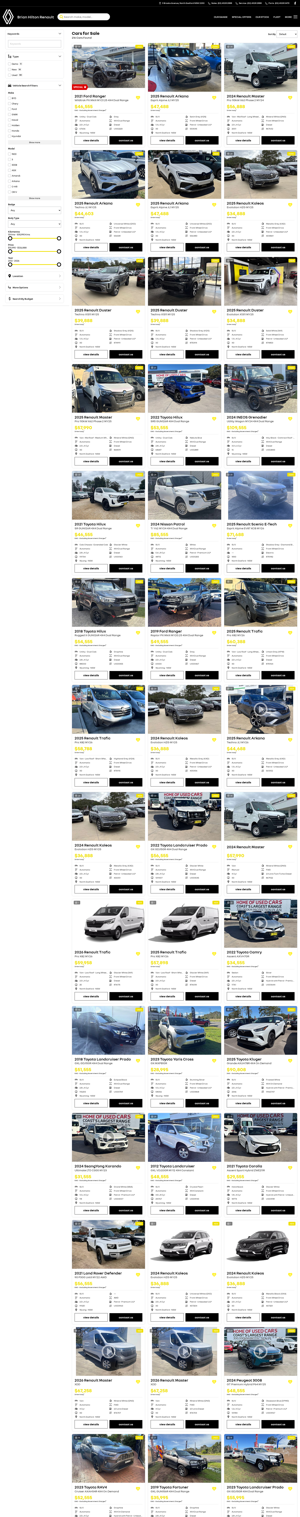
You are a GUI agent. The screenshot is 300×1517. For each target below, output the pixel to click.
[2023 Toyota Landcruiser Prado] (260, 1458)
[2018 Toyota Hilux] (108, 602)
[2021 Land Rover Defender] (108, 1244)
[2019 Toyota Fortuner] (184, 1458)
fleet (277, 16)
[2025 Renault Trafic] (260, 602)
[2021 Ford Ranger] (108, 67)
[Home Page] (8, 16)
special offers (241, 16)
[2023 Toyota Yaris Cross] (184, 1030)
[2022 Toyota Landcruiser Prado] (184, 816)
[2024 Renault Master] (260, 67)
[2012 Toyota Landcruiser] (184, 1137)
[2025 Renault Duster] (108, 281)
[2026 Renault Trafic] (108, 923)
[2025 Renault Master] (108, 388)
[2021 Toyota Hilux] (108, 495)
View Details (91, 140)
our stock (262, 16)
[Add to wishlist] (138, 97)
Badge (11, 204)
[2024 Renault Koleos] (184, 709)
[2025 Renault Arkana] (184, 67)
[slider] (10, 238)
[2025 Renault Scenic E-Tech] (260, 495)
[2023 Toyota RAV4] (108, 1458)
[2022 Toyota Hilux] (184, 388)
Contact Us (126, 140)
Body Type (13, 218)
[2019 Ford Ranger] (184, 602)
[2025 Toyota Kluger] (260, 1030)
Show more (34, 142)
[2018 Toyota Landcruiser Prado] (108, 1030)
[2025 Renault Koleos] (260, 174)
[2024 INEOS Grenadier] (260, 388)
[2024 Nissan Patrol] (184, 495)
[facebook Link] (295, 3)
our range (220, 16)
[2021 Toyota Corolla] (260, 1137)
